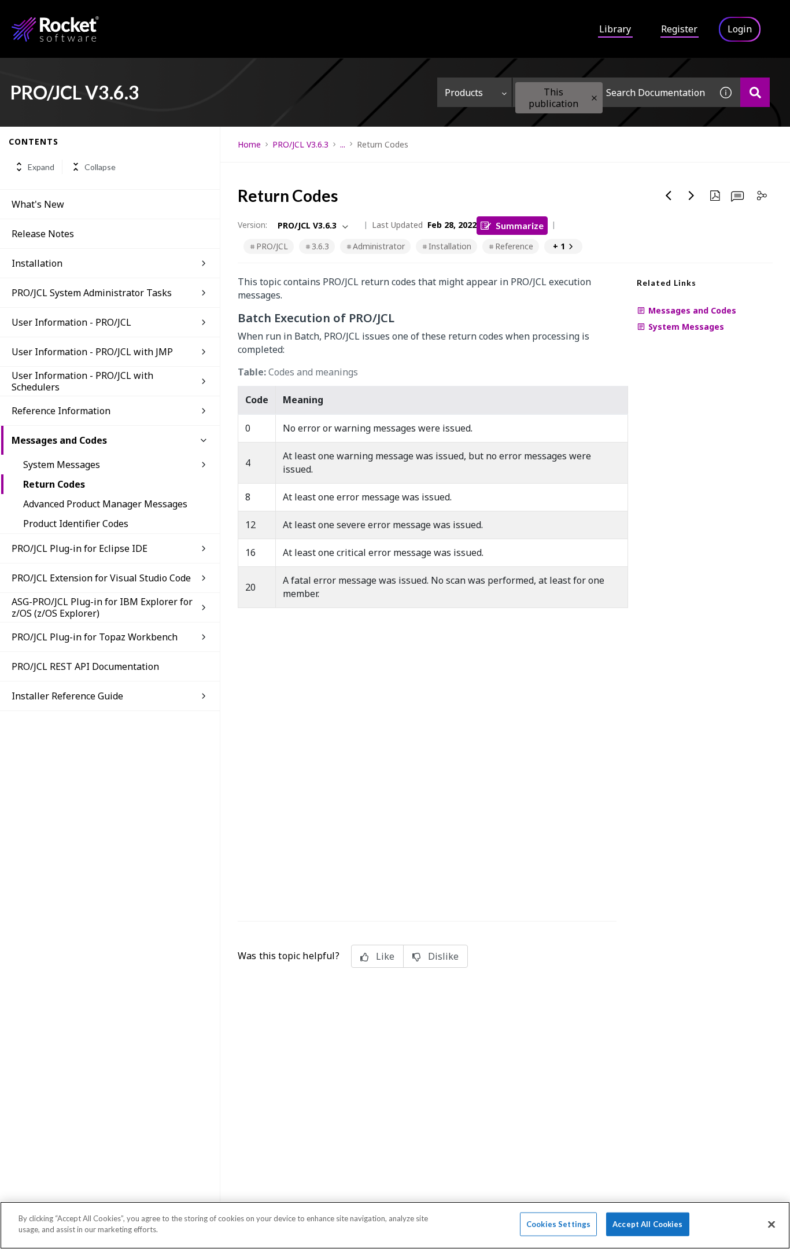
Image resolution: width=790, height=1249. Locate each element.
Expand (41, 167)
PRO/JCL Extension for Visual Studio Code (101, 578)
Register (679, 29)
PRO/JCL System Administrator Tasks (92, 292)
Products (464, 92)
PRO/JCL (272, 246)
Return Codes (54, 484)
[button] (594, 98)
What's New (38, 204)
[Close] (771, 1224)
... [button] (342, 144)
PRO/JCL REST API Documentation (85, 666)
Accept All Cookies (647, 1224)
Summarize (520, 225)
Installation (37, 263)
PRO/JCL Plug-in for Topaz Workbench (95, 637)
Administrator (379, 246)
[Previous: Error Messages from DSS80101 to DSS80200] (668, 195)
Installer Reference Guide (67, 696)
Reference (514, 246)
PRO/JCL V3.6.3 (300, 144)
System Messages (61, 464)
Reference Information (61, 410)
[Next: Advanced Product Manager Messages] (691, 195)
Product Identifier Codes (75, 523)
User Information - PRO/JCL (71, 322)
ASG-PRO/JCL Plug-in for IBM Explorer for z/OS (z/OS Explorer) (102, 607)
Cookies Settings (558, 1224)
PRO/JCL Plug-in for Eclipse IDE (79, 548)
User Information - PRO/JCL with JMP (92, 351)
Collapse (100, 167)
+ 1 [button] (559, 246)
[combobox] (611, 92)
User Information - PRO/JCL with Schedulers (82, 381)
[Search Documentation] (755, 92)
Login (740, 29)
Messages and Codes (59, 440)
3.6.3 (320, 246)
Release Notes (43, 233)
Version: (252, 224)
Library (615, 29)
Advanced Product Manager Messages (105, 504)
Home (249, 144)
